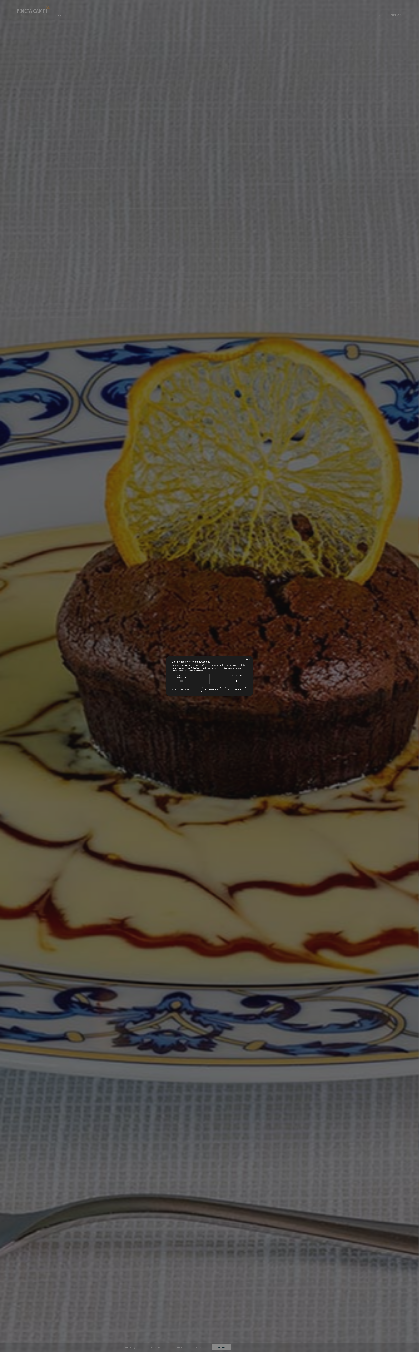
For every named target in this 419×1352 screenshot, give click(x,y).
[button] (180, 689)
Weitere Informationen (195, 670)
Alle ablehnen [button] (211, 689)
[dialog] (209, 676)
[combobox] (247, 659)
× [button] (249, 659)
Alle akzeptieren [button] (235, 689)
